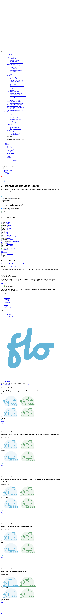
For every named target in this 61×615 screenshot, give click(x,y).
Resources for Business (13, 91)
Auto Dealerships (14, 77)
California (9, 224)
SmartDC (13, 121)
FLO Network (13, 61)
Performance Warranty (15, 133)
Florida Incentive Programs (14, 101)
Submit (2, 466)
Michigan (9, 238)
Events (8, 156)
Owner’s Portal (14, 126)
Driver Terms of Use (25, 384)
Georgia (8, 231)
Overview (9, 55)
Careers (9, 154)
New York (10, 244)
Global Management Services (17, 131)
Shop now (6, 162)
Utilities (12, 88)
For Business (7, 73)
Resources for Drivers (12, 64)
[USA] (4, 181)
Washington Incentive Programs (15, 110)
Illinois (7, 232)
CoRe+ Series (14, 118)
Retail (11, 87)
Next (2, 423)
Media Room (10, 153)
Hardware (9, 114)
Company (6, 144)
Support (7, 173)
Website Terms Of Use (14, 384)
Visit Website (14, 267)
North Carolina (13, 245)
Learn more (10, 141)
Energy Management (15, 129)
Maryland (9, 235)
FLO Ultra (13, 123)
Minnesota (10, 239)
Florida (7, 229)
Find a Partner (13, 159)
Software (9, 124)
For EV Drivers (8, 54)
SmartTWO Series (15, 119)
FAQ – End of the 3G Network (18, 96)
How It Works (13, 58)
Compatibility (13, 67)
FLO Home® (13, 116)
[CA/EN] (4, 179)
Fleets (11, 83)
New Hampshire (14, 241)
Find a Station (8, 170)
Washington (4, 252)
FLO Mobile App (14, 127)
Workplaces (13, 90)
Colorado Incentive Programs (14, 100)
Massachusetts (13, 236)
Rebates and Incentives (16, 66)
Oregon (8, 246)
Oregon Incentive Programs (14, 106)
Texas (6, 249)
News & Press (10, 152)
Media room (7, 302)
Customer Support (14, 134)
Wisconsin (10, 254)
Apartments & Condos (15, 78)
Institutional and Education (17, 86)
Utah (2, 251)
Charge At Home (14, 60)
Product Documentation (16, 70)
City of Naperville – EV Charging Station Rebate (14, 263)
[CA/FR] (4, 180)
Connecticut (11, 226)
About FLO (10, 147)
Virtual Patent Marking (9, 307)
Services (9, 130)
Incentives (6, 98)
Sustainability (10, 149)
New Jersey (4, 242)
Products (6, 111)
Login (6, 172)
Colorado (9, 225)
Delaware (9, 228)
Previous (3, 421)
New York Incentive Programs (14, 104)
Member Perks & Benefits (16, 63)
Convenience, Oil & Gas (16, 81)
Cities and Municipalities (16, 80)
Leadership (10, 150)
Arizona (8, 222)
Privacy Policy (4, 384)
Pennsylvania (12, 248)
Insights (6, 143)
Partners (9, 157)
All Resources (13, 71)
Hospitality (13, 84)
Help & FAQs (13, 68)
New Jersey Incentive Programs (15, 103)
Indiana (8, 234)
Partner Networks (14, 160)
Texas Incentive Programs (13, 109)
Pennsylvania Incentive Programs (15, 107)
